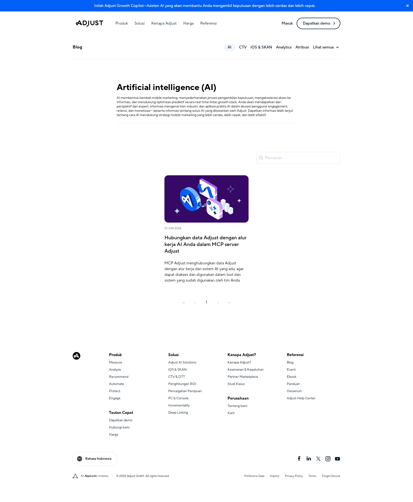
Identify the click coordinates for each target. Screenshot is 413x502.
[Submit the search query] (261, 158)
